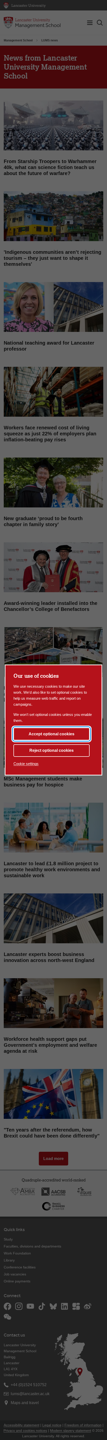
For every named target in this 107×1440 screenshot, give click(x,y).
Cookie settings (26, 764)
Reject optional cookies (51, 750)
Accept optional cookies (51, 734)
